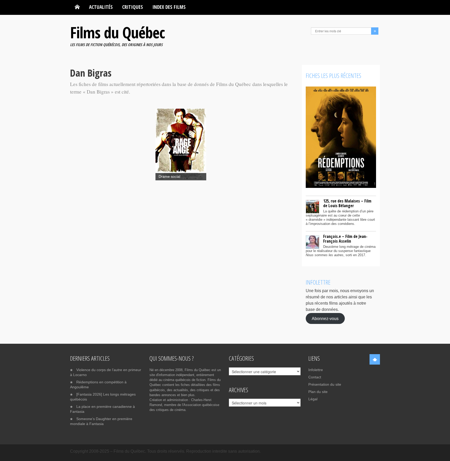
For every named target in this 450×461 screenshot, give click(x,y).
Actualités (101, 6)
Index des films (169, 6)
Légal (312, 399)
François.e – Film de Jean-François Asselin (345, 238)
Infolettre (315, 370)
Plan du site (318, 392)
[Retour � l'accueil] (77, 7)
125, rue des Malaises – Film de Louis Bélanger (347, 203)
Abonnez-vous (325, 318)
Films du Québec (117, 32)
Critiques (132, 6)
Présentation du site (324, 384)
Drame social (169, 177)
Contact (314, 377)
